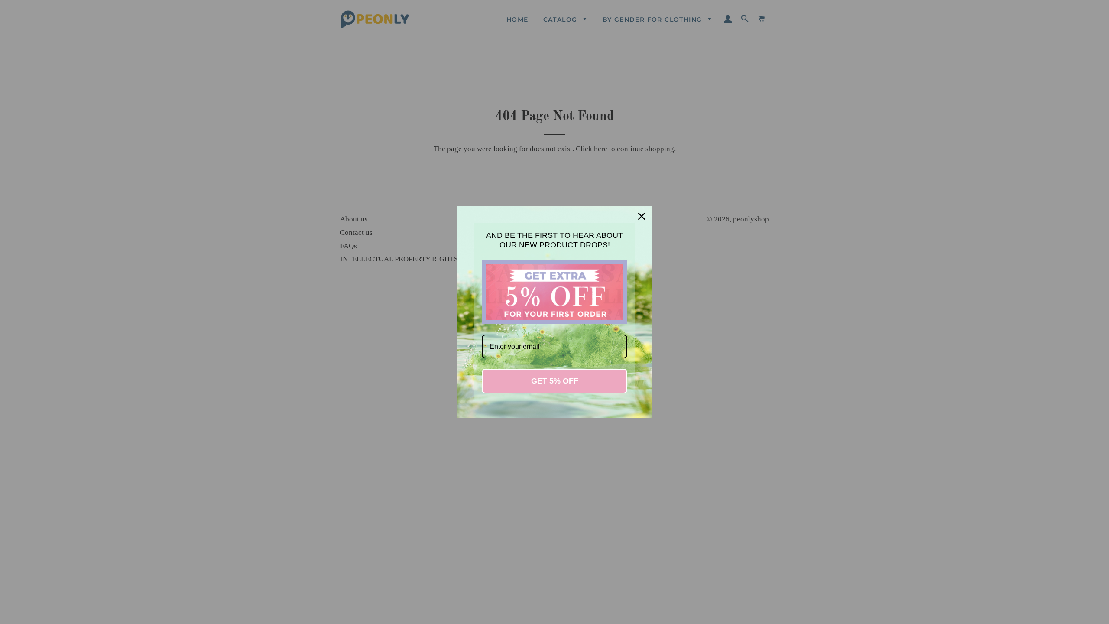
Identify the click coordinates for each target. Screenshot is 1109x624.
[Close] (641, 216)
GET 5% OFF (554, 381)
